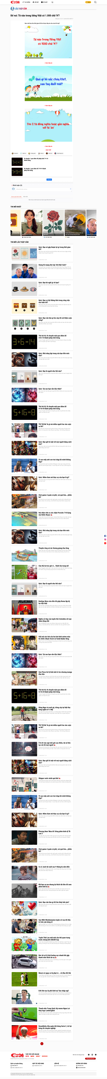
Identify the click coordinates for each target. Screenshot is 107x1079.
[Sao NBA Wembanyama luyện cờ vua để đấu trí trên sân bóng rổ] (24, 926)
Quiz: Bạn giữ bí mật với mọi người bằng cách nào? (55, 443)
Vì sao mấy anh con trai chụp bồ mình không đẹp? (55, 461)
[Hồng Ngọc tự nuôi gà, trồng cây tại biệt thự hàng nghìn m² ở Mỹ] (24, 713)
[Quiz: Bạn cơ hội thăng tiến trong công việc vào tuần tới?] (24, 306)
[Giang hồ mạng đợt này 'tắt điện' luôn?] (24, 271)
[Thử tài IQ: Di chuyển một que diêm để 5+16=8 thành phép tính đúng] (24, 413)
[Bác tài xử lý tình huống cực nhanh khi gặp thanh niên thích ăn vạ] (24, 961)
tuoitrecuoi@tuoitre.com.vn (61, 1065)
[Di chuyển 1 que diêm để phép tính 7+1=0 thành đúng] (17, 162)
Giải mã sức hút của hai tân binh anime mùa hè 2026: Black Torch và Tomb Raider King (54, 638)
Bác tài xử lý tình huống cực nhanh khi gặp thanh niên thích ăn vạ (54, 956)
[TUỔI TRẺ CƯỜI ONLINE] (17, 1055)
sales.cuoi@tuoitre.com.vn (17, 1067)
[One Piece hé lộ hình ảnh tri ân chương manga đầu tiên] (24, 678)
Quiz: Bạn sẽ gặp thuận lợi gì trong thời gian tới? (53, 233)
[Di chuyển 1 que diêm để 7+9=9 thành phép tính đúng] (17, 172)
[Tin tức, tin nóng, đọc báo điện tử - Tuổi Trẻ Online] (27, 1056)
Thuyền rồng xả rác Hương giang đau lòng (54, 548)
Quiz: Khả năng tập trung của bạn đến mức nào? (54, 354)
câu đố (16, 153)
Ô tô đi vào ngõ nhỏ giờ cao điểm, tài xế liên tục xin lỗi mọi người (54, 744)
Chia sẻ (49, 179)
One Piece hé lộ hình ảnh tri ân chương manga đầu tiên (55, 673)
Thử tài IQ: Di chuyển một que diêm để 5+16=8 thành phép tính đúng (52, 408)
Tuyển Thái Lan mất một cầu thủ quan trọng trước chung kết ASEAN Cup (54, 939)
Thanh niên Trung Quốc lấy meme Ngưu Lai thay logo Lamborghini (54, 1009)
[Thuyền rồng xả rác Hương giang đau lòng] (24, 554)
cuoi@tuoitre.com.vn (38, 1065)
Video (68, 237)
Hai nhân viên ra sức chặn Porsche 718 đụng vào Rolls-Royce (55, 514)
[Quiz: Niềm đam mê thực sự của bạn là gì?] (24, 483)
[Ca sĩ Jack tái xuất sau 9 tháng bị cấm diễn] (24, 873)
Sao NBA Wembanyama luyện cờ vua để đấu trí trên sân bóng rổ (54, 921)
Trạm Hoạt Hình (27, 237)
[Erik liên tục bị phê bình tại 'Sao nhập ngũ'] (24, 997)
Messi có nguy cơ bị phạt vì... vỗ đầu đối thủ (55, 973)
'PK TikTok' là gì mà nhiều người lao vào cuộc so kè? (55, 425)
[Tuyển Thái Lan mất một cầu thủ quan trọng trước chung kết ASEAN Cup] (24, 944)
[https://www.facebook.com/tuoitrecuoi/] (88, 1054)
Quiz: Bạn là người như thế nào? (50, 371)
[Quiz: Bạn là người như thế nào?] (24, 377)
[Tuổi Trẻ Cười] (95, 1054)
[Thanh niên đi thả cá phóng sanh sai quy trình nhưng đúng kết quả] (75, 223)
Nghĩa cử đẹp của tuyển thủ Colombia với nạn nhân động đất (55, 620)
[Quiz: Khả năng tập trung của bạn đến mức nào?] (24, 359)
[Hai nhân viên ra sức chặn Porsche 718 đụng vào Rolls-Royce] (24, 519)
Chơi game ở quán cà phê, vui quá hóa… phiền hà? (55, 496)
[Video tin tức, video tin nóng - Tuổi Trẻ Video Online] (39, 1056)
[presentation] (10, 222)
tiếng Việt (33, 153)
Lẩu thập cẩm (48, 237)
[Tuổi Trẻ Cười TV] (92, 1054)
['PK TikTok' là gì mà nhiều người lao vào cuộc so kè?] (24, 430)
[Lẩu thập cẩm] (53, 9)
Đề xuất (45, 2)
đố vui (24, 153)
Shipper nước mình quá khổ (49, 778)
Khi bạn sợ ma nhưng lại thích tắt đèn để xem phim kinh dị (55, 886)
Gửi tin (89, 2)
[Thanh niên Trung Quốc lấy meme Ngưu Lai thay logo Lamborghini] (24, 1014)
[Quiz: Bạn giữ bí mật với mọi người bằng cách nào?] (24, 448)
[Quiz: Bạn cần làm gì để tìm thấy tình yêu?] (24, 908)
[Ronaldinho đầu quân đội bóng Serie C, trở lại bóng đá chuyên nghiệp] (24, 1032)
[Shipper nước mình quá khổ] (24, 784)
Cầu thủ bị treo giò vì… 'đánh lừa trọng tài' (54, 566)
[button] (52, 2)
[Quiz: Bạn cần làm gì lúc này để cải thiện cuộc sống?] (24, 324)
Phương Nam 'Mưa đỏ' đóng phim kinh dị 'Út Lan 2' (54, 832)
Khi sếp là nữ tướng (27, 234)
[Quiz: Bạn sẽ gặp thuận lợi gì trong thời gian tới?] (53, 223)
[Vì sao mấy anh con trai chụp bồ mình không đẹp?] (24, 466)
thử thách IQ (60, 153)
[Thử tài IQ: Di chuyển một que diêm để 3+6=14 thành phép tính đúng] (24, 342)
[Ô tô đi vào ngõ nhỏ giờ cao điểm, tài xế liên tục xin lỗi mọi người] (24, 749)
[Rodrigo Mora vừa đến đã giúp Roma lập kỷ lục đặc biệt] (24, 607)
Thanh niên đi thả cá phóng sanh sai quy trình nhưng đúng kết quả (74, 233)
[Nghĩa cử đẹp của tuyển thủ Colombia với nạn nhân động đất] (24, 625)
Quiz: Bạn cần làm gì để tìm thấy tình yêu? (54, 902)
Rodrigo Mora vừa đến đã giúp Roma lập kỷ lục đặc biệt (54, 602)
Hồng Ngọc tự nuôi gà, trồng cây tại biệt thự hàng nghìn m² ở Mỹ (54, 708)
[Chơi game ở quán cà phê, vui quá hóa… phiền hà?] (24, 501)
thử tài (50, 153)
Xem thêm (42, 1044)
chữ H (42, 153)
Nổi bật (37, 2)
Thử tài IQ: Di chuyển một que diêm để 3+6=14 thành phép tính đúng (52, 337)
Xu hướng (27, 2)
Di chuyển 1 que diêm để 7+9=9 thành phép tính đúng (35, 169)
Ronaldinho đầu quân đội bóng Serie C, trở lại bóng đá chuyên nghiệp (55, 1027)
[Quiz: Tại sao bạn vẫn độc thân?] (24, 395)
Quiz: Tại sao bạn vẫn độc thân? (50, 389)
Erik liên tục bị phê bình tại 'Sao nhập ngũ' (54, 991)
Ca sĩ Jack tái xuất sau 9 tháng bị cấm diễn (54, 867)
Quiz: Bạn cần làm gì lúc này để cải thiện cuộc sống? (55, 319)
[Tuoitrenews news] (45, 1056)
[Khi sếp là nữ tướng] (31, 223)
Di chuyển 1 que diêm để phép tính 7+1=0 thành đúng (36, 159)
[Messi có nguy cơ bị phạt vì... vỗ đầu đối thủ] (24, 979)
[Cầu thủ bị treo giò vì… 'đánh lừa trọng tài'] (24, 572)
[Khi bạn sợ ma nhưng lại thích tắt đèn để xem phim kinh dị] (24, 891)
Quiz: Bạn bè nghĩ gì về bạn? (49, 283)
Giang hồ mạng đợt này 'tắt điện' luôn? (52, 265)
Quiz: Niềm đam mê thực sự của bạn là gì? (54, 477)
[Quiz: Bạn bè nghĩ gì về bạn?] (24, 289)
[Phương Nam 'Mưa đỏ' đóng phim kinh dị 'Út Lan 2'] (24, 837)
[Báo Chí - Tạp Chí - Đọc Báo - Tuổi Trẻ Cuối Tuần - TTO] (33, 1056)
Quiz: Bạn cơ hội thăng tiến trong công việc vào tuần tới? (54, 301)
